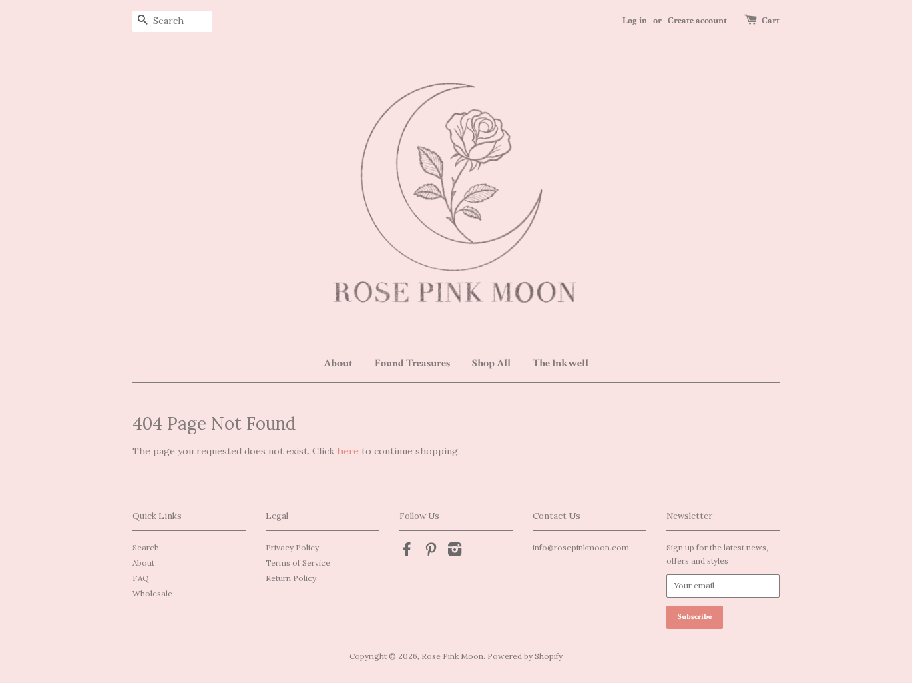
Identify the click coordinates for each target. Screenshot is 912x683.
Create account (697, 21)
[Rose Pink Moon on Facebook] (406, 552)
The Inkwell (560, 363)
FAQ (140, 578)
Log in (634, 21)
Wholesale (152, 593)
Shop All (491, 363)
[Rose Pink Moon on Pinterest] (430, 552)
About (338, 363)
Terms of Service (298, 563)
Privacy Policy (292, 547)
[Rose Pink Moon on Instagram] (454, 552)
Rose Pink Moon (452, 656)
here (348, 451)
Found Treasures (412, 363)
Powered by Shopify (525, 656)
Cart (771, 21)
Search (145, 547)
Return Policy (291, 578)
